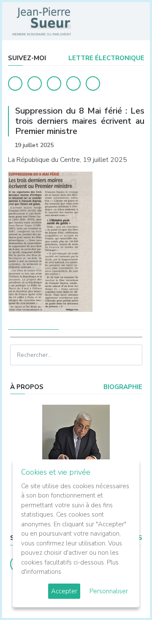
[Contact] (73, 83)
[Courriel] (93, 83)
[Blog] (54, 83)
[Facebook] (15, 83)
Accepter (64, 591)
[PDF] (136, 145)
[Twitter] (34, 83)
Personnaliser (109, 591)
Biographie (122, 387)
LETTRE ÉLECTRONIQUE (105, 58)
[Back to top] (126, 593)
